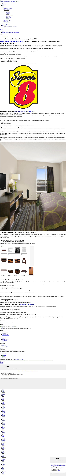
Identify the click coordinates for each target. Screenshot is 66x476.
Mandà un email (2, 361)
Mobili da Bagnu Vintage (43, 360)
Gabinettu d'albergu (7, 22)
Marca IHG (7, 14)
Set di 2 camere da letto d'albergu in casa (11, 360)
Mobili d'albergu (50, 360)
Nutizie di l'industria (7, 24)
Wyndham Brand (8, 17)
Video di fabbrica (6, 10)
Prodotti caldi (17, 359)
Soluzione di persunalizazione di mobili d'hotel (10, 26)
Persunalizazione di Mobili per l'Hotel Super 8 (24, 111)
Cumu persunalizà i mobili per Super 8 (12, 41)
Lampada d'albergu (5, 334)
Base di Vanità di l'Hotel (5, 335)
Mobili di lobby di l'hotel (7, 20)
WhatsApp (1, 362)
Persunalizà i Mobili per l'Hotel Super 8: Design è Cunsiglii (10, 32)
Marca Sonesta (8, 19)
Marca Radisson (8, 16)
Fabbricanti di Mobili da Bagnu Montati (22, 360)
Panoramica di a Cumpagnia (8, 8)
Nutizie (3, 31)
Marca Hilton (8, 13)
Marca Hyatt (7, 18)
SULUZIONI (4, 25)
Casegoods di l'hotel (7, 11)
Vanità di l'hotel (2, 360)
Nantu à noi (3, 7)
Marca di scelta (8, 12)
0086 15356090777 (16, 1)
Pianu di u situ (21, 359)
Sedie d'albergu (6, 21)
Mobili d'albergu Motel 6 (9, 15)
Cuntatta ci (3, 27)
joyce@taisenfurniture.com (6, 1)
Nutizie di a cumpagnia (7, 23)
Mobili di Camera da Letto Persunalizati (34, 360)
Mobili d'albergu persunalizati (27, 304)
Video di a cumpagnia (7, 9)
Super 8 (7, 51)
